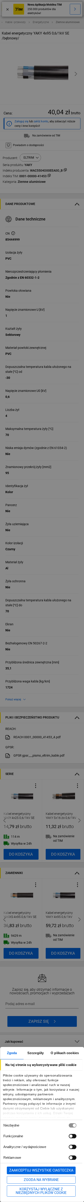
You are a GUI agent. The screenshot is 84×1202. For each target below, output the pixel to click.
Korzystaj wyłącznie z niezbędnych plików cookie (41, 1191)
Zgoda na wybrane (41, 1180)
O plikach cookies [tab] (65, 1053)
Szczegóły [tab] (35, 1053)
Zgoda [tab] (12, 1053)
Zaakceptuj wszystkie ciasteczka (41, 1170)
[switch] (72, 1136)
